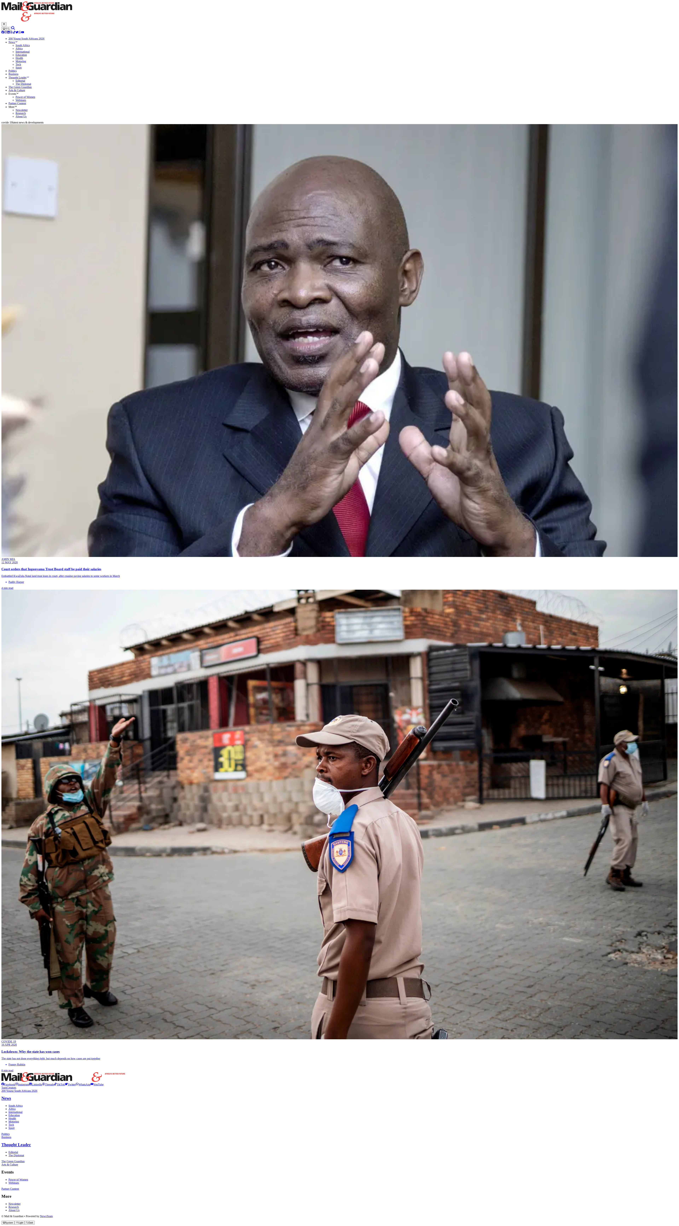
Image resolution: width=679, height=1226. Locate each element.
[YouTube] (22, 32)
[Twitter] (17, 32)
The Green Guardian (13, 1161)
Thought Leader (16, 1144)
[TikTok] (14, 32)
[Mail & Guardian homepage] (339, 11)
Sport (11, 1127)
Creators (11, 1087)
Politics (5, 1133)
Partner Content (10, 1188)
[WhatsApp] (19, 32)
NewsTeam (46, 1216)
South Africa (15, 1105)
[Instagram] (5, 32)
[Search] (13, 28)
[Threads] (11, 32)
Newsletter (14, 1203)
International (15, 1112)
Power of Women (18, 1179)
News (6, 1098)
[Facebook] (2, 32)
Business (6, 1137)
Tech (11, 1124)
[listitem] (8, 1084)
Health (12, 1118)
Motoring (13, 1121)
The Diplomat (16, 1155)
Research (13, 1206)
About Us (13, 1210)
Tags (4, 1087)
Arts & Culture (9, 1164)
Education (14, 1115)
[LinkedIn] (8, 32)
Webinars (13, 1182)
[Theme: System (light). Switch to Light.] (6, 29)
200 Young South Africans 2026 (19, 1090)
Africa (12, 1108)
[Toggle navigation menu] (4, 24)
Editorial (13, 1152)
